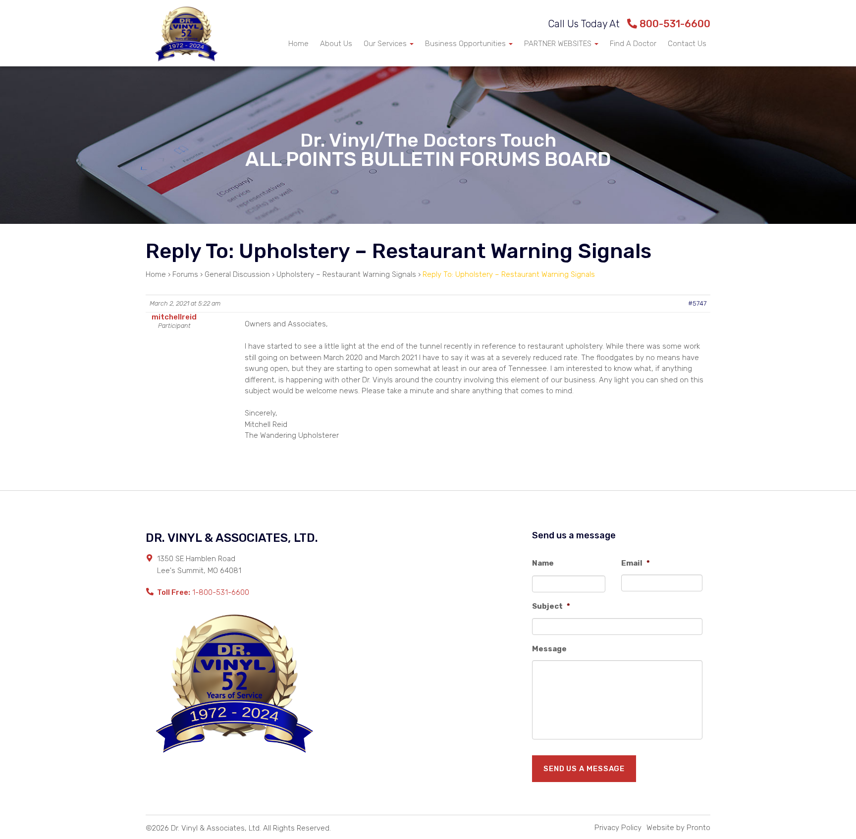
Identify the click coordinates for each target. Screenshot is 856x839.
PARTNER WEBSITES (558, 43)
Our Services (386, 43)
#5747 (697, 303)
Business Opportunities (466, 43)
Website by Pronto (678, 827)
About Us (336, 43)
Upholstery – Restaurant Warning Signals (346, 274)
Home (298, 43)
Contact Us (687, 43)
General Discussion (237, 274)
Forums (185, 274)
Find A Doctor (633, 43)
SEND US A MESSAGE (584, 768)
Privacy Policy (618, 827)
